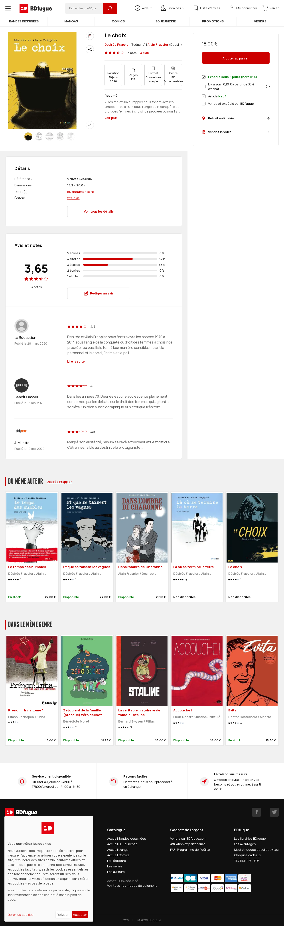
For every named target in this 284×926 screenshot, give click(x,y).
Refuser (63, 914)
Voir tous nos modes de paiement (132, 885)
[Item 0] (28, 136)
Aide (145, 8)
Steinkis (73, 198)
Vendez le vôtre (219, 132)
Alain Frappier (158, 44)
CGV (126, 920)
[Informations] (268, 86)
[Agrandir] (90, 125)
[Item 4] (71, 136)
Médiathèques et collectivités (256, 849)
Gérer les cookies (21, 914)
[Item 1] (39, 136)
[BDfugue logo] (36, 8)
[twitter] (274, 812)
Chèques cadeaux (247, 855)
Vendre (260, 21)
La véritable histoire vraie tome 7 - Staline (139, 712)
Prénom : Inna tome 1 (25, 710)
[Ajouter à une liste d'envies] (90, 36)
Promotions (213, 21)
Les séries (114, 866)
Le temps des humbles (27, 567)
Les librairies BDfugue (250, 838)
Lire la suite (76, 361)
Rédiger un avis (102, 293)
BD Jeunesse (166, 21)
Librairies (174, 8)
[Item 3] (60, 136)
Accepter (80, 914)
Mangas (71, 21)
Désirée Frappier (117, 44)
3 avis (144, 53)
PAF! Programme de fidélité (190, 849)
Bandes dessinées (24, 21)
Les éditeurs (116, 861)
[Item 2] (49, 136)
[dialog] (48, 869)
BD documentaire (80, 192)
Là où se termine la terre (193, 567)
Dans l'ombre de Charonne (140, 567)
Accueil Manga (117, 849)
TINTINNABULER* (246, 861)
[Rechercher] (110, 8)
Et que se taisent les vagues (86, 567)
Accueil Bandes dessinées (126, 838)
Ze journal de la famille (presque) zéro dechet (82, 712)
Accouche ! (182, 710)
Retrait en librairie (221, 118)
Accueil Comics (118, 855)
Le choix (235, 567)
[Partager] (90, 49)
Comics (118, 21)
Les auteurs (116, 872)
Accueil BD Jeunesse (122, 844)
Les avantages (245, 844)
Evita (232, 710)
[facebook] (256, 812)
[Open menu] (8, 8)
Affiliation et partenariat (187, 844)
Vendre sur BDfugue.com (188, 838)
